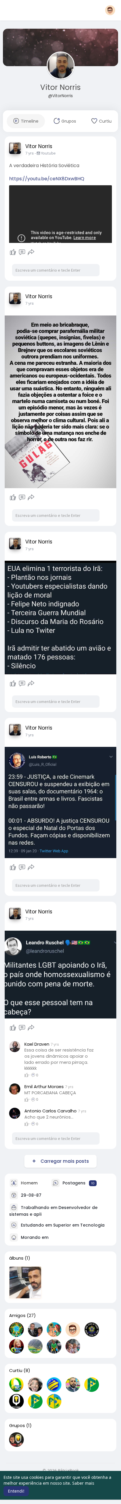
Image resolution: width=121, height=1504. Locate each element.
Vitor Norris (60, 87)
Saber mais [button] (83, 1483)
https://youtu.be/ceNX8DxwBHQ (46, 178)
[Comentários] (22, 252)
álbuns (16, 1258)
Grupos (17, 1425)
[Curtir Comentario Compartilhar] (22, 252)
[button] (110, 10)
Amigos (17, 1315)
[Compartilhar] (31, 252)
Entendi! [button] (16, 1491)
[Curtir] (13, 252)
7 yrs (29, 153)
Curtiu (15, 1370)
